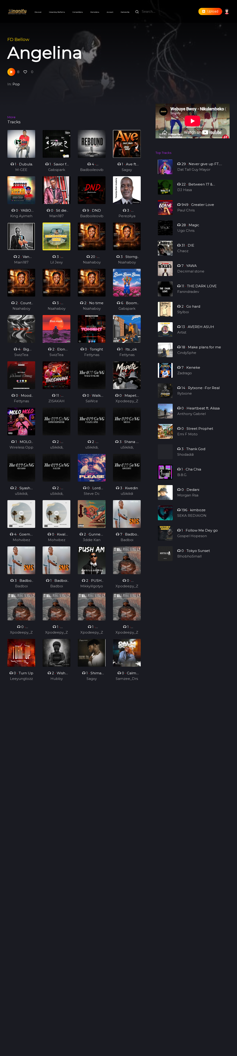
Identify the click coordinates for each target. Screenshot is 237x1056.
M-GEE (21, 169)
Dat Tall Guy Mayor (193, 169)
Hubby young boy (56, 678)
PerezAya (126, 216)
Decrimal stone (190, 271)
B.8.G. (182, 475)
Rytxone (184, 393)
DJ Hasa (184, 190)
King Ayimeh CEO (21, 216)
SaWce (92, 401)
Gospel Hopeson (192, 536)
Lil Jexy (56, 262)
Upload (211, 11)
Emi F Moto (187, 434)
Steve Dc (92, 493)
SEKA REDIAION (191, 515)
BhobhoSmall (189, 556)
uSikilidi (127, 493)
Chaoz (182, 251)
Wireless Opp (21, 447)
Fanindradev (188, 291)
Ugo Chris (185, 230)
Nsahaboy (92, 262)
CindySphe (186, 352)
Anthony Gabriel (191, 414)
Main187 (56, 216)
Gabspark (56, 169)
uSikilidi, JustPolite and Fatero (56, 447)
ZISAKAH (56, 401)
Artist (181, 332)
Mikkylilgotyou (91, 586)
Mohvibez (21, 540)
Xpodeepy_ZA (126, 401)
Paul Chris (186, 210)
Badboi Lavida (127, 540)
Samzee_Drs (127, 678)
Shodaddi (185, 454)
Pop (16, 84)
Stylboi (183, 312)
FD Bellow (18, 39)
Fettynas (91, 355)
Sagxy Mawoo (127, 170)
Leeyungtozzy (21, 678)
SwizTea (21, 355)
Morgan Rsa (187, 495)
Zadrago (184, 373)
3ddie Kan (91, 540)
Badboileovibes (91, 170)
